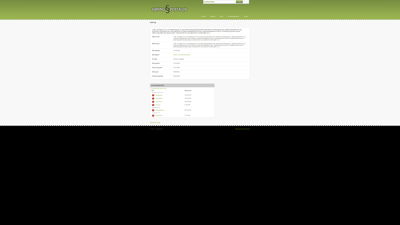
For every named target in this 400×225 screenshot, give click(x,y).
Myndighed (155, 55)
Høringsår (155, 72)
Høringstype (156, 50)
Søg (239, 1)
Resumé (158, 105)
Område (154, 59)
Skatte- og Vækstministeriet (181, 55)
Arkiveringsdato (157, 67)
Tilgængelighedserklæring (242, 129)
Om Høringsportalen (233, 16)
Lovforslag (158, 101)
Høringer (212, 16)
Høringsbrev (159, 95)
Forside (203, 16)
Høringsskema (160, 110)
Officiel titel (155, 37)
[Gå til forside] (169, 9)
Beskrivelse (155, 43)
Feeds (221, 16)
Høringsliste (159, 98)
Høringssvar (159, 115)
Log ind (246, 16)
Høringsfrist (156, 63)
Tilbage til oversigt (155, 122)
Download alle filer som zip (158, 88)
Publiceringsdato (157, 76)
